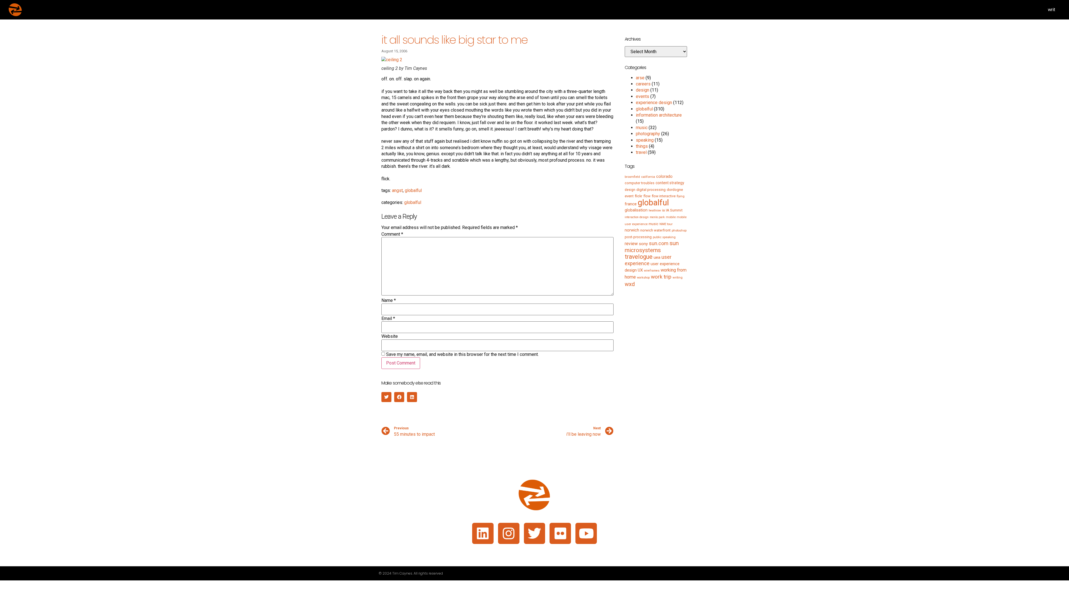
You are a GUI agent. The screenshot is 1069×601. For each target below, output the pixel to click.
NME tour (666, 224)
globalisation (636, 210)
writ (1051, 9)
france (631, 203)
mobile (671, 217)
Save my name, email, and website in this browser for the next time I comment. (462, 354)
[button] (386, 397)
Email (388, 318)
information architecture (659, 115)
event (629, 196)
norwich (632, 230)
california (648, 177)
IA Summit (674, 210)
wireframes (651, 270)
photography (648, 133)
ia (663, 210)
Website (389, 336)
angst (397, 190)
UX (640, 270)
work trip (661, 277)
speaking (645, 140)
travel (641, 152)
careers (643, 84)
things (642, 146)
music (642, 127)
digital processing (651, 190)
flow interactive (664, 196)
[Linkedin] (483, 533)
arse (640, 77)
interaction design (637, 217)
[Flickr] (560, 533)
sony (643, 243)
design (642, 90)
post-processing (638, 237)
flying (681, 196)
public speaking (664, 237)
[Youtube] (586, 533)
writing (678, 277)
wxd (630, 284)
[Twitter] (534, 533)
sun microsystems (652, 246)
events (642, 96)
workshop (643, 277)
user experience (648, 260)
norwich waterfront (655, 230)
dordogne (675, 190)
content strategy (670, 183)
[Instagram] (508, 533)
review (631, 243)
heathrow (655, 210)
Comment (392, 234)
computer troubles (639, 183)
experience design (654, 102)
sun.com (658, 243)
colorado (664, 176)
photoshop (679, 230)
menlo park (657, 217)
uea (657, 257)
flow (647, 196)
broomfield (632, 177)
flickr (638, 196)
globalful (413, 190)
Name (388, 300)
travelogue (639, 256)
